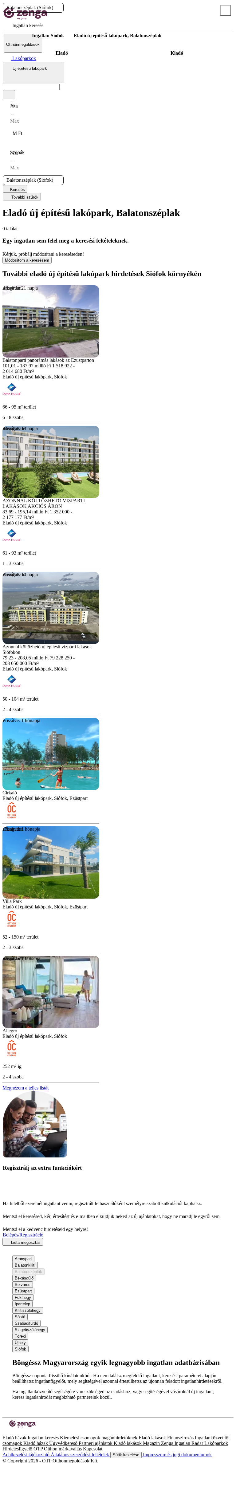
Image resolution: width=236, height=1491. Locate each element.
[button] (58, 7)
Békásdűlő (24, 1278)
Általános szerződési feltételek (80, 1454)
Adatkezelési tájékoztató (26, 1454)
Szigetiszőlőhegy (30, 1329)
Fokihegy (23, 1297)
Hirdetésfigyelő (17, 1448)
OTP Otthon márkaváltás (58, 1448)
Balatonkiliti (25, 1265)
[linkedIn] (14, 1432)
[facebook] (4, 1432)
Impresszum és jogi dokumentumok (177, 1454)
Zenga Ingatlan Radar (182, 1443)
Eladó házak (15, 1437)
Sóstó (20, 1317)
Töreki (20, 1336)
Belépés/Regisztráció (23, 1234)
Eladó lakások (153, 1437)
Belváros (22, 1284)
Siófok (20, 1349)
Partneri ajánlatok (96, 1443)
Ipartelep (22, 1304)
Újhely (20, 1342)
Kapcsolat (92, 1448)
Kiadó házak (36, 1443)
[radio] (61, 53)
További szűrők (24, 197)
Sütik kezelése (126, 1455)
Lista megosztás (25, 1242)
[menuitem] (23, 25)
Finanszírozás (181, 1437)
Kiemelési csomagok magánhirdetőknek (99, 1437)
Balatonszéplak (28, 1271)
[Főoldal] (18, 35)
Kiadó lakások (128, 1443)
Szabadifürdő (26, 1323)
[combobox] (33, 72)
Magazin (152, 1443)
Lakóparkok (216, 1443)
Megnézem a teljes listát (25, 1087)
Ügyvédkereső (64, 1443)
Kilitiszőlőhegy (28, 1310)
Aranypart (23, 1258)
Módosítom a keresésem (27, 260)
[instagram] (9, 1432)
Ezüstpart (23, 1291)
